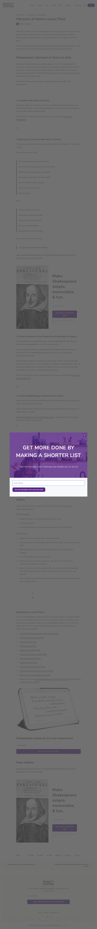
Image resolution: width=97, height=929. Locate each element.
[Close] (85, 435)
